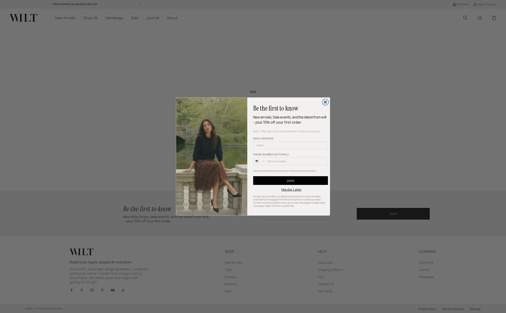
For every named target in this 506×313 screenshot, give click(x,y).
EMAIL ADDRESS (263, 138)
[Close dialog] (325, 102)
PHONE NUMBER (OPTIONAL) (271, 154)
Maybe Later (291, 189)
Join (291, 180)
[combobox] (259, 161)
